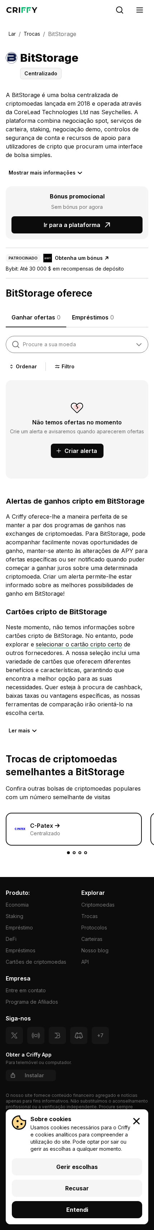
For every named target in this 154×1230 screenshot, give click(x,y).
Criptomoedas (98, 905)
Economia (17, 905)
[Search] (119, 10)
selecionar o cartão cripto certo (79, 644)
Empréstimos (20, 950)
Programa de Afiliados (32, 1002)
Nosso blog (95, 950)
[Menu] (139, 10)
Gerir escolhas (77, 1166)
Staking (14, 916)
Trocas (89, 916)
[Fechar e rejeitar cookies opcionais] (136, 1121)
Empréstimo (19, 927)
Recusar (77, 1188)
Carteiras (91, 939)
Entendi (77, 1209)
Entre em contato (26, 990)
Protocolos (94, 927)
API (85, 962)
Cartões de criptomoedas (36, 962)
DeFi (11, 939)
